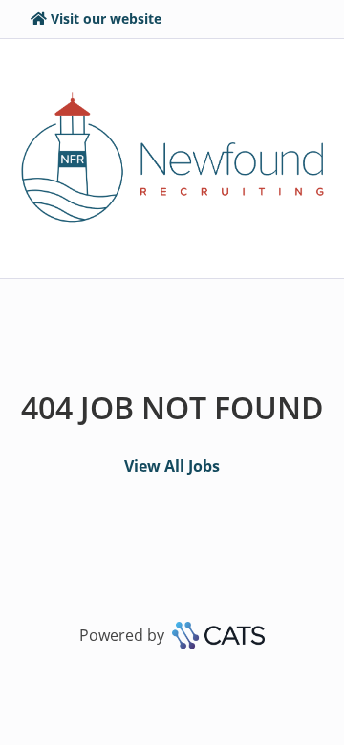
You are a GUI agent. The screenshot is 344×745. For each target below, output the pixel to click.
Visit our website (106, 19)
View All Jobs (172, 466)
